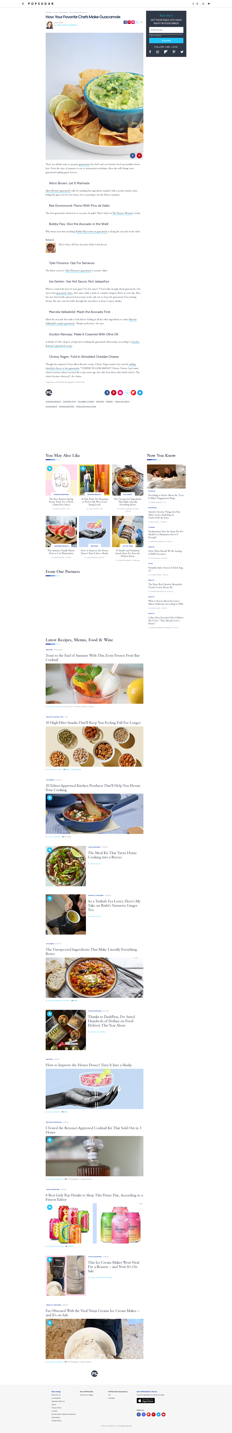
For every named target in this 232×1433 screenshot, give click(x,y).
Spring (109, 401)
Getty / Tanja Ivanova (73, 769)
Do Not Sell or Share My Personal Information (63, 1415)
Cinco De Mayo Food (86, 406)
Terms (164, 34)
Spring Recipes (66, 406)
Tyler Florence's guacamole (78, 270)
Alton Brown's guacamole (58, 190)
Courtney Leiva (55, 769)
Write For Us (56, 1395)
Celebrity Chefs (86, 401)
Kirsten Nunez (54, 707)
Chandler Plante (56, 1246)
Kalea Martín (54, 1112)
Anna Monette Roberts (67, 25)
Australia (111, 1398)
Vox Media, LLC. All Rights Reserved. (119, 1426)
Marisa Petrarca (98, 1032)
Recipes (100, 401)
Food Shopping (95, 1011)
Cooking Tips (69, 401)
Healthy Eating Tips (54, 717)
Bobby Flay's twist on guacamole (91, 231)
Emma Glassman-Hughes (59, 1001)
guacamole (84, 164)
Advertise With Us (58, 1401)
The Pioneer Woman (122, 213)
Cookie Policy (56, 1421)
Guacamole (51, 406)
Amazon (71, 1246)
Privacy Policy (171, 34)
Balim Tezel (96, 864)
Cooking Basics (53, 401)
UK (109, 1395)
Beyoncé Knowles (54, 1122)
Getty (75, 1001)
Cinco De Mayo (122, 401)
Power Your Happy (86, 1395)
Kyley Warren (54, 837)
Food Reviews (94, 847)
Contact (54, 1411)
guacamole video (64, 293)
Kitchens (50, 780)
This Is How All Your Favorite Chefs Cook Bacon (82, 244)
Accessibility (56, 1398)
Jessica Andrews (55, 1179)
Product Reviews (96, 895)
